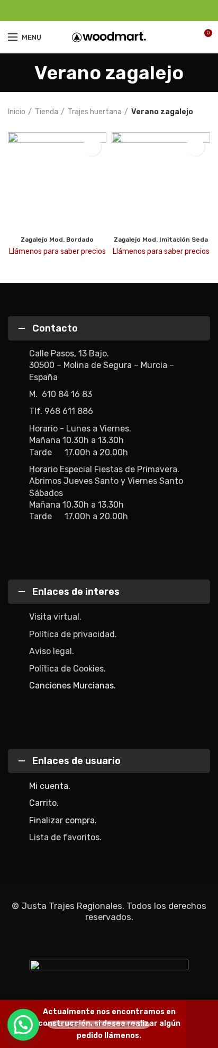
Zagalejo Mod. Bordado (57, 239)
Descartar (202, 1024)
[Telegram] (134, 10)
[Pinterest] (109, 10)
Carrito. (44, 803)
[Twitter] (97, 10)
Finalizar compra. (63, 820)
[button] (23, 1025)
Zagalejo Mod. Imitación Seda (161, 239)
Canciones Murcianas (71, 686)
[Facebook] (85, 10)
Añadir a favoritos (92, 146)
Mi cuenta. (49, 786)
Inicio (16, 111)
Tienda (46, 111)
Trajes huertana (95, 111)
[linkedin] (121, 10)
